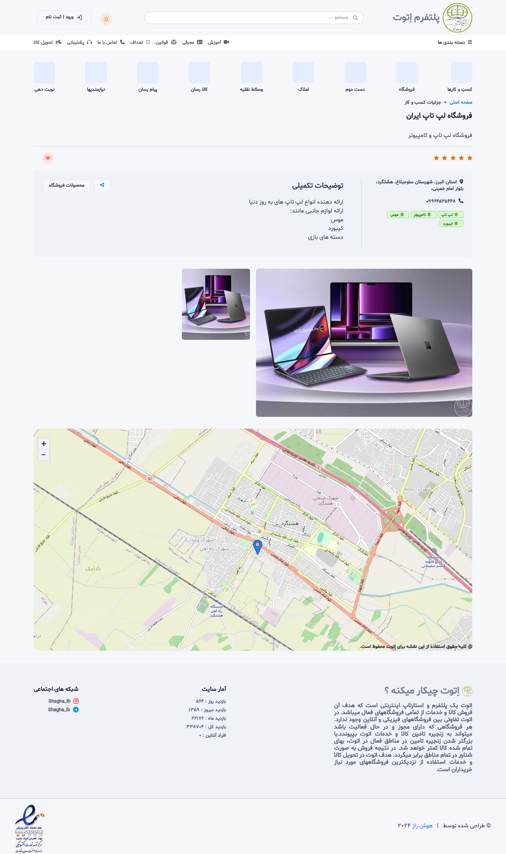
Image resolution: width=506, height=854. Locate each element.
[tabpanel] (253, 534)
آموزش (216, 42)
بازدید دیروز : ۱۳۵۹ (207, 710)
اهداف (138, 42)
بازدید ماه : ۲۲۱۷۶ (209, 718)
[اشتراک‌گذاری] (102, 185)
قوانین (163, 42)
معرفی (189, 42)
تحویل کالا (45, 42)
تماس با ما (108, 42)
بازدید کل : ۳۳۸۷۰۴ (206, 727)
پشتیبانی (77, 42)
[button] (257, 547)
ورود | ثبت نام (59, 17)
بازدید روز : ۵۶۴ (211, 701)
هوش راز (422, 826)
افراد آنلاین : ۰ (212, 735)
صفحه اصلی (461, 102)
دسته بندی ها (451, 42)
